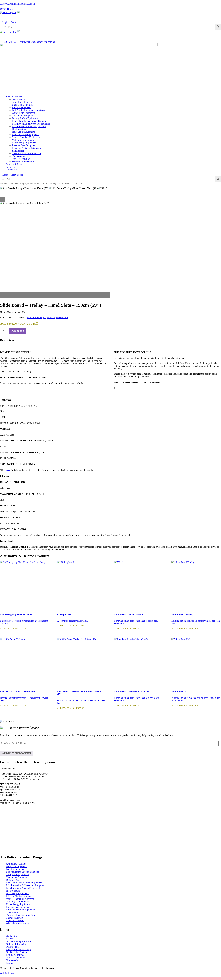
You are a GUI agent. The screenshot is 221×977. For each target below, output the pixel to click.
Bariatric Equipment (21, 107)
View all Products (14, 96)
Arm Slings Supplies (22, 102)
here (8, 470)
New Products (19, 99)
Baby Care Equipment (22, 104)
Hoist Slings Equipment (23, 132)
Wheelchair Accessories (23, 161)
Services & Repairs (15, 164)
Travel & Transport (21, 159)
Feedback (10, 938)
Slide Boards (18, 150)
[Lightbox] (55, 199)
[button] (55, 293)
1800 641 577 (6, 9)
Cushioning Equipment (23, 115)
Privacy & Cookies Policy (18, 949)
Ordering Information (16, 944)
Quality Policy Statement (18, 952)
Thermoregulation (20, 156)
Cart (12, 22)
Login (5, 22)
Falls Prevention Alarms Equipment (29, 126)
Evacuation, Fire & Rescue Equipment (30, 121)
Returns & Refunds (15, 955)
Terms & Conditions (15, 957)
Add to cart (17, 331)
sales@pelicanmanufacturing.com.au (17, 3)
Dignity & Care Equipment (25, 118)
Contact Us (11, 169)
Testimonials (12, 960)
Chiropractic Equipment (23, 113)
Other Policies (12, 946)
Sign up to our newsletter (16, 753)
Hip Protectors (19, 129)
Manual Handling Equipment (26, 137)
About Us (11, 167)
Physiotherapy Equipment (24, 142)
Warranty (10, 963)
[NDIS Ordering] (8, 12)
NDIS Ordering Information (19, 941)
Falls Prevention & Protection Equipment (31, 123)
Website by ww (7, 973)
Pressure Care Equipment (24, 145)
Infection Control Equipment (25, 134)
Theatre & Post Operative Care (26, 153)
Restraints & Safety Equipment (26, 148)
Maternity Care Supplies (23, 140)
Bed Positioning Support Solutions (28, 110)
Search (19, 174)
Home (3, 183)
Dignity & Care (13, 880)
